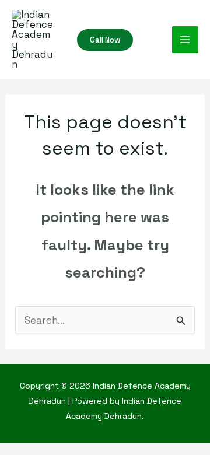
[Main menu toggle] (185, 39)
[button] (105, 40)
